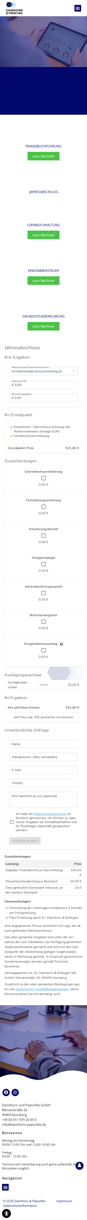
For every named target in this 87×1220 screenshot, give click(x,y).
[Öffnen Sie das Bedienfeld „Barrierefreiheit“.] (6, 1213)
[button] (77, 8)
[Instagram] (15, 1092)
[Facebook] (6, 1092)
